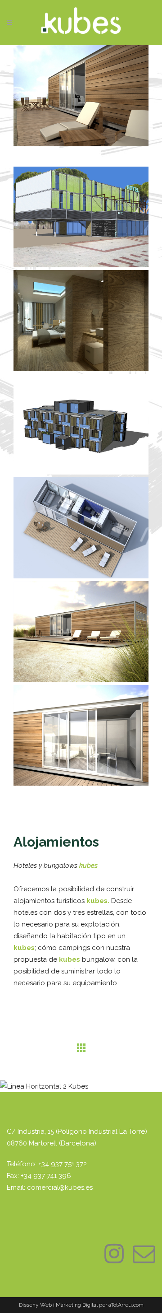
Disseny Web (36, 1305)
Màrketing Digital (77, 1305)
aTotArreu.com (126, 1305)
